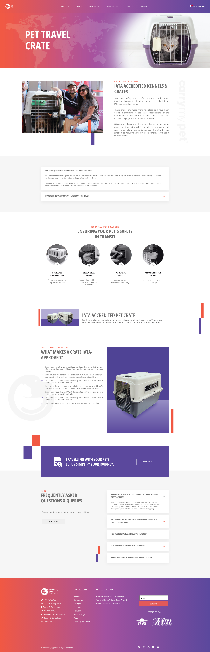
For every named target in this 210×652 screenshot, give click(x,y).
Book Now (147, 462)
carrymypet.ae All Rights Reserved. (60, 647)
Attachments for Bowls (153, 274)
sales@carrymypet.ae (52, 603)
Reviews (77, 596)
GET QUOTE (144, 6)
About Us (77, 607)
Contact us (78, 600)
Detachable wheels (121, 274)
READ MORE (53, 521)
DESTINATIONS (94, 6)
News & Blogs (79, 614)
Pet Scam (77, 611)
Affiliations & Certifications (55, 614)
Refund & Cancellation (53, 618)
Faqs (76, 618)
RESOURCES (129, 6)
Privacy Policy (49, 611)
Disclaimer (48, 621)
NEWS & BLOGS (112, 6)
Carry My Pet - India (82, 621)
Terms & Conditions (51, 607)
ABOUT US (65, 6)
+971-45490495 (199, 6)
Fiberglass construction (57, 274)
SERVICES (79, 6)
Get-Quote (78, 603)
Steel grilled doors (89, 274)
